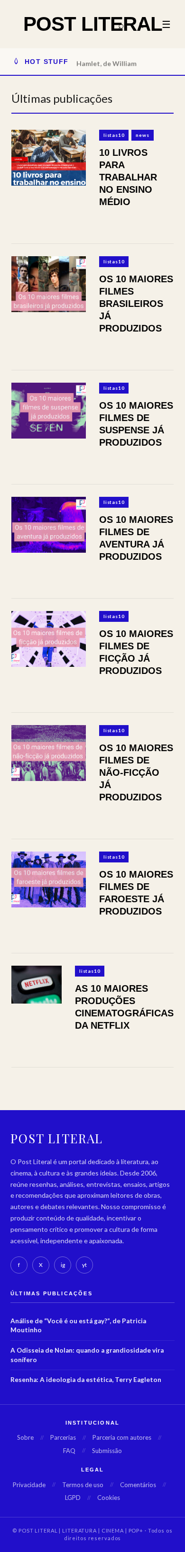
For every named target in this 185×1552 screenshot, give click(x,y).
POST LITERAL (92, 24)
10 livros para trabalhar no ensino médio (128, 177)
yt (84, 1264)
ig (63, 1264)
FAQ (69, 1450)
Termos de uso (82, 1485)
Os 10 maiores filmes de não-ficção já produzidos (136, 772)
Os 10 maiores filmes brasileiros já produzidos (136, 303)
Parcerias (63, 1437)
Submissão (107, 1450)
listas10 (113, 135)
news (142, 135)
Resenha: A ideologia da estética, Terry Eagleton (85, 1379)
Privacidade (29, 1485)
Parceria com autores (121, 1437)
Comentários (138, 1485)
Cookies (108, 1497)
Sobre (25, 1437)
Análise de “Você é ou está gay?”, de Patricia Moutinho (78, 1325)
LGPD (73, 1497)
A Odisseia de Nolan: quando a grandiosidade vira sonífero (87, 1355)
